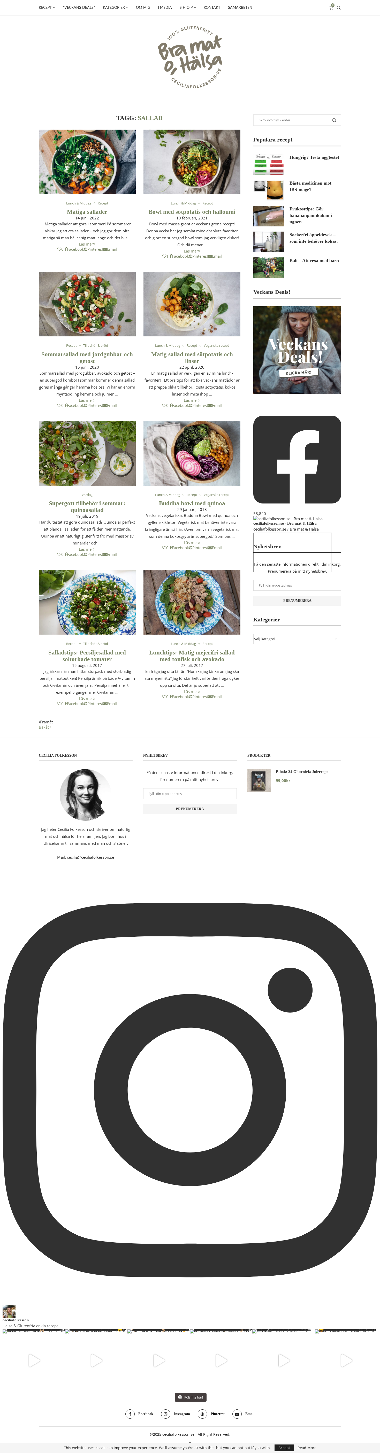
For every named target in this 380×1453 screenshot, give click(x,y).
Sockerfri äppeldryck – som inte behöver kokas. (314, 238)
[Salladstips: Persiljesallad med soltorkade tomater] (87, 602)
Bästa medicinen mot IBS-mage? (310, 186)
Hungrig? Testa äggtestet (314, 157)
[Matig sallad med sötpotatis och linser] (191, 304)
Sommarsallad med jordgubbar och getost (87, 357)
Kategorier (114, 8)
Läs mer (86, 244)
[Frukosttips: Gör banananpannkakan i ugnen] (268, 216)
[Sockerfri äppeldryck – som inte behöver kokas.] (268, 242)
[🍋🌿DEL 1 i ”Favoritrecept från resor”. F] (221, 1360)
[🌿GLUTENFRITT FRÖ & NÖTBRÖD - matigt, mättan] (34, 1360)
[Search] (338, 7)
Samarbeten (240, 8)
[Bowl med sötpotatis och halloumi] (191, 162)
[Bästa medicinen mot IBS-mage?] (268, 190)
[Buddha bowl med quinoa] (191, 453)
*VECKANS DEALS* (79, 8)
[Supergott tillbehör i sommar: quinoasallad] (87, 453)
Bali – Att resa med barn (314, 260)
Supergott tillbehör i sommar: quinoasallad (87, 506)
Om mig (143, 8)
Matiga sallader (87, 212)
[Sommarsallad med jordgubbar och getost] (87, 304)
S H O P (186, 8)
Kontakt (212, 8)
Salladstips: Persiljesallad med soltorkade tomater (87, 655)
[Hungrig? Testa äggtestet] (268, 164)
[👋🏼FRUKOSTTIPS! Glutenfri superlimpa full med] (158, 1360)
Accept (284, 1447)
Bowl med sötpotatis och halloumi (192, 212)
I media (165, 8)
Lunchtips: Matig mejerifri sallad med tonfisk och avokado (192, 655)
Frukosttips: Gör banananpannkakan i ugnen (311, 215)
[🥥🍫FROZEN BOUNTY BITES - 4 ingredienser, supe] (346, 1360)
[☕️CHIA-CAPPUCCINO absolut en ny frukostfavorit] (283, 1360)
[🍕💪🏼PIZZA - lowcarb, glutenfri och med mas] (96, 1360)
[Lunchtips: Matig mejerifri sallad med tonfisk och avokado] (191, 602)
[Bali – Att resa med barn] (268, 267)
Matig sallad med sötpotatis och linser (192, 357)
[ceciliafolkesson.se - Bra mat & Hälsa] (288, 518)
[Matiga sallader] (87, 162)
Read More (307, 1448)
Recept (45, 8)
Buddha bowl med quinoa (192, 503)
